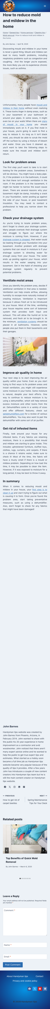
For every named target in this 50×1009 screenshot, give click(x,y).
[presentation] (25, 839)
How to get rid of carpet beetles (11, 799)
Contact (39, 976)
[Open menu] (45, 6)
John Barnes (13, 867)
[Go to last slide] (7, 850)
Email (7, 956)
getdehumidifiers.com (13, 414)
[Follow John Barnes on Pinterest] (24, 787)
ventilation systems (26, 321)
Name (8, 945)
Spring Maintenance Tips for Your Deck (37, 799)
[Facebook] (30, 989)
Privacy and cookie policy (25, 981)
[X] (35, 989)
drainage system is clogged (16, 239)
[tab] (20, 878)
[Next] (43, 850)
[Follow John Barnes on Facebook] (5, 787)
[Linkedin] (45, 989)
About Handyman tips (17, 976)
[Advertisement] (25, 615)
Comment (9, 910)
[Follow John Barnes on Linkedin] (19, 787)
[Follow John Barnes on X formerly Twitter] (10, 787)
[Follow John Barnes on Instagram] (14, 787)
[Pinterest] (40, 989)
